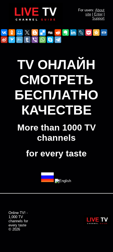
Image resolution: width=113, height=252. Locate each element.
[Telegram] (58, 39)
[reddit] (58, 32)
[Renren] (104, 32)
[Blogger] (35, 32)
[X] (27, 32)
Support (98, 18)
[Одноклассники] (12, 32)
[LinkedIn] (73, 32)
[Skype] (50, 39)
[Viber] (35, 39)
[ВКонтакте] (4, 32)
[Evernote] (65, 32)
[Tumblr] (27, 39)
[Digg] (50, 32)
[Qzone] (96, 32)
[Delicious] (42, 32)
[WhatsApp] (42, 39)
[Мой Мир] (19, 32)
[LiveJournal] (81, 32)
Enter (98, 14)
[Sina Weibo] (4, 39)
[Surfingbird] (12, 39)
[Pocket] (88, 32)
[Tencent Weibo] (19, 39)
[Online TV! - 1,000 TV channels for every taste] (36, 23)
